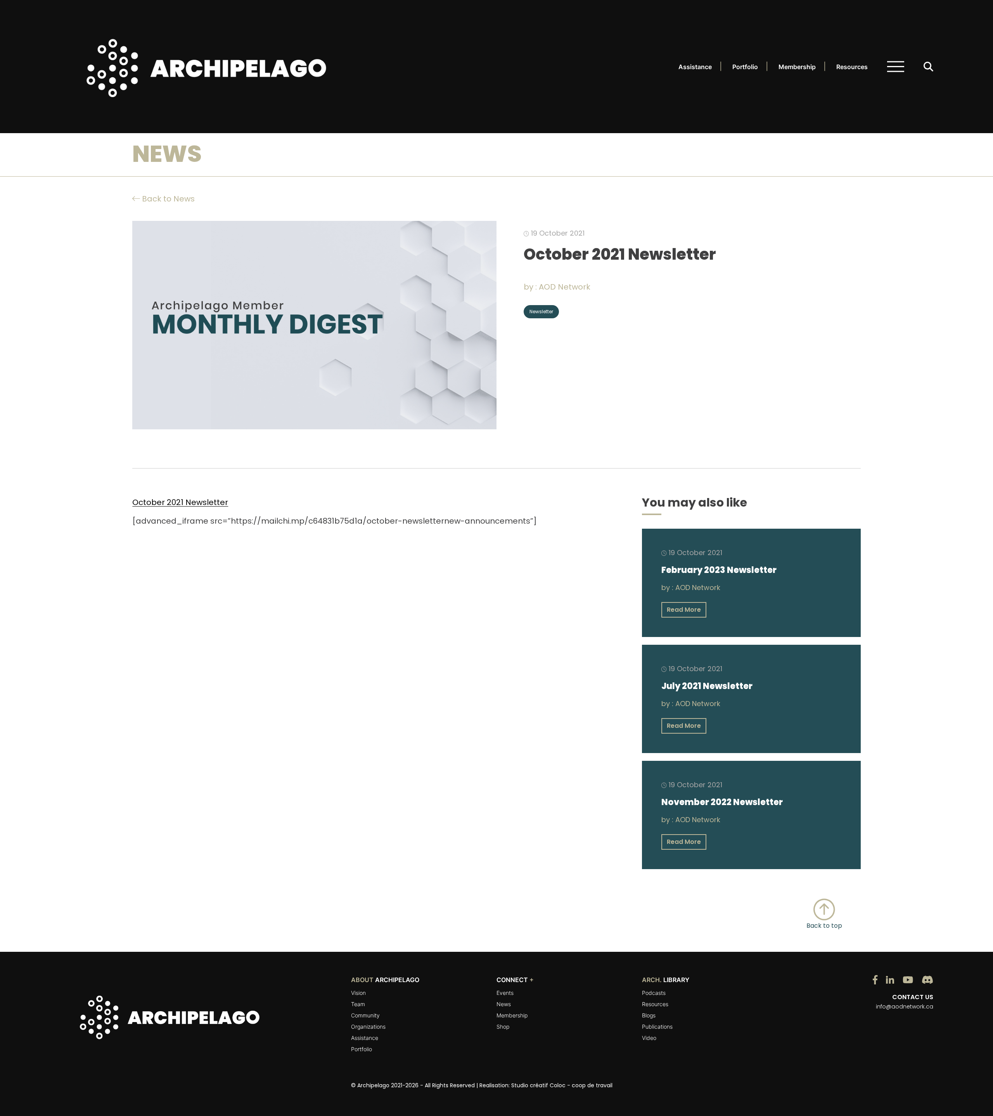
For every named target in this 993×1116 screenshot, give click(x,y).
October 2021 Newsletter (180, 502)
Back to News (167, 198)
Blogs (649, 1015)
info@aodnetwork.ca (904, 1006)
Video (649, 1037)
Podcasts (654, 992)
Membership (797, 67)
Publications (657, 1026)
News (503, 1004)
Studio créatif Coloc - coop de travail (561, 1085)
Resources (852, 67)
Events (505, 992)
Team (358, 1004)
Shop (502, 1026)
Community (365, 1015)
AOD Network (564, 286)
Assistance (695, 67)
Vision (358, 992)
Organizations (368, 1026)
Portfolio (745, 67)
